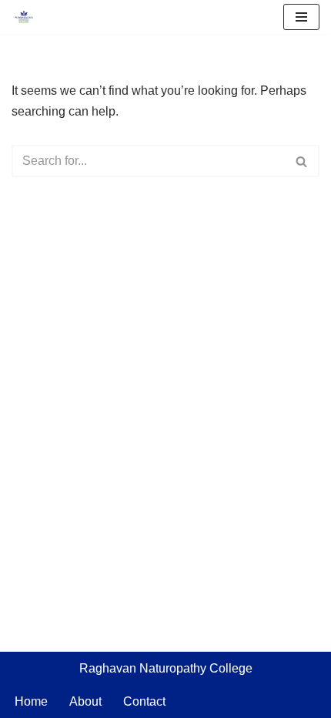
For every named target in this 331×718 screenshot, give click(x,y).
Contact (144, 701)
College (230, 668)
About (85, 701)
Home (31, 701)
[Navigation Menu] (301, 17)
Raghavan (109, 668)
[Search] (302, 161)
